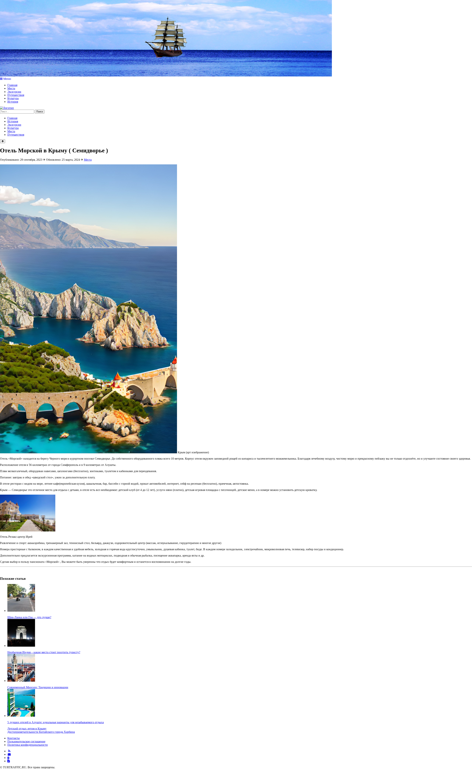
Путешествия (15, 95)
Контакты (13, 738)
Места (11, 88)
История (12, 101)
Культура (13, 98)
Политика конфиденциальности (27, 744)
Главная (12, 85)
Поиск (39, 111)
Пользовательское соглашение (26, 741)
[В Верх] (2, 141)
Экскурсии (14, 91)
